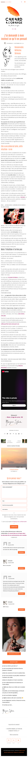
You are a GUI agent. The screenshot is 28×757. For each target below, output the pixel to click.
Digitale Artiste (22, 750)
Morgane (11, 43)
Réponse (21, 552)
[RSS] (18, 740)
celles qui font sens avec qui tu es (10, 324)
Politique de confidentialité (20, 521)
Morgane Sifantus (14, 653)
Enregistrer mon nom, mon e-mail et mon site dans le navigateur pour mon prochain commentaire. (14, 516)
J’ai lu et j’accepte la (15, 522)
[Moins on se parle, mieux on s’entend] (14, 458)
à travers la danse (13, 277)
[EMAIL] (13, 740)
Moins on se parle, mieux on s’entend (14, 469)
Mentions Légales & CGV (8, 752)
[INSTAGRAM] (9, 740)
